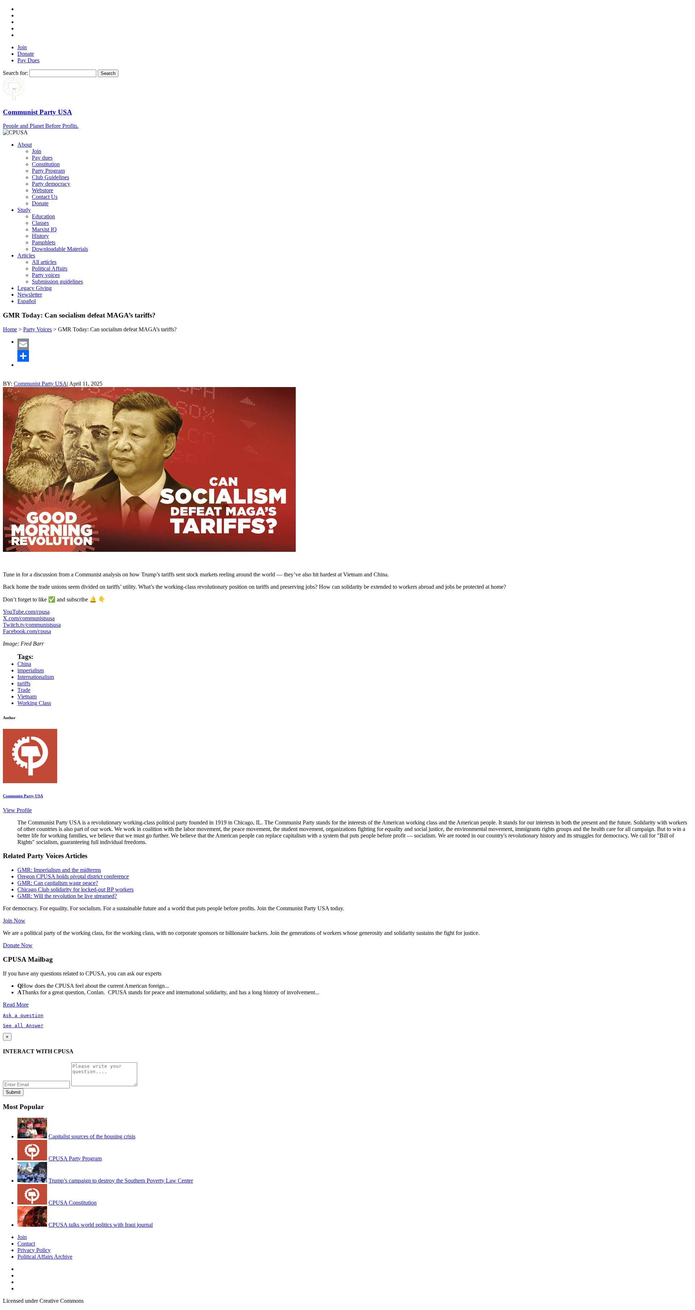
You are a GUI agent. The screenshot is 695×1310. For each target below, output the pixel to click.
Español (26, 301)
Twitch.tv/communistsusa (32, 625)
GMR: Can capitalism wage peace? (57, 883)
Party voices (46, 275)
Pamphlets (43, 242)
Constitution (46, 164)
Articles (26, 255)
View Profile (17, 810)
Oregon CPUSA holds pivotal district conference (73, 876)
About (24, 145)
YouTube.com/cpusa (26, 612)
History (40, 236)
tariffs (23, 683)
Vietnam (27, 696)
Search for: (15, 73)
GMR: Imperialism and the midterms (59, 870)
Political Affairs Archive (44, 1257)
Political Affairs (49, 268)
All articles (44, 262)
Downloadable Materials (60, 249)
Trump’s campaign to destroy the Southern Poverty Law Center (121, 1180)
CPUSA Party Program (75, 1158)
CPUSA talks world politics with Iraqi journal (101, 1225)
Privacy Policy (34, 1250)
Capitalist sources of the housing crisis (92, 1136)
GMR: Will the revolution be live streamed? (67, 896)
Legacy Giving (34, 288)
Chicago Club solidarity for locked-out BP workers (75, 889)
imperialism (30, 670)
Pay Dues (28, 60)
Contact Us (45, 197)
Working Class (34, 703)
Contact (26, 1243)
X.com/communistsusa (29, 618)
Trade (23, 690)
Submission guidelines (57, 281)
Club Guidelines (50, 177)
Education (43, 216)
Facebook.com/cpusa (27, 631)
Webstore (42, 190)
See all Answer (23, 1025)
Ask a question (23, 1015)
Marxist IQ (44, 229)
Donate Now (18, 945)
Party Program (48, 171)
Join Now (14, 921)
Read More (16, 1005)
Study (24, 210)
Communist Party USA (40, 384)
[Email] (354, 344)
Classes (40, 223)
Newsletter (29, 294)
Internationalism (35, 677)
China (24, 664)
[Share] (354, 356)
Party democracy (51, 184)
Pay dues (42, 158)
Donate (25, 54)
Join (22, 47)
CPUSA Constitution (73, 1203)
